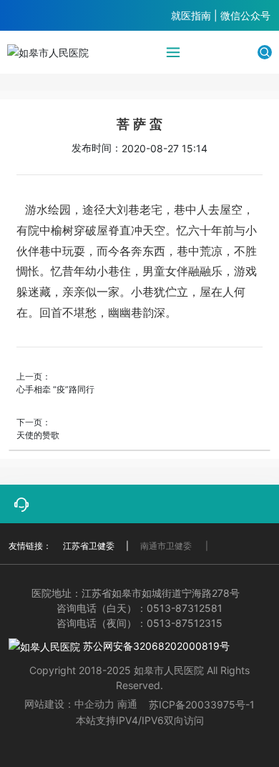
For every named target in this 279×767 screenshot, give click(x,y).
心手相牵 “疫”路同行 (55, 389)
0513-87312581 (184, 608)
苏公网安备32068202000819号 (155, 646)
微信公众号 (245, 15)
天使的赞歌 (37, 435)
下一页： (33, 422)
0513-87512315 (184, 623)
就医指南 (191, 15)
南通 (127, 704)
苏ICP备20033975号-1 (202, 704)
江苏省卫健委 (88, 545)
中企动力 (94, 704)
